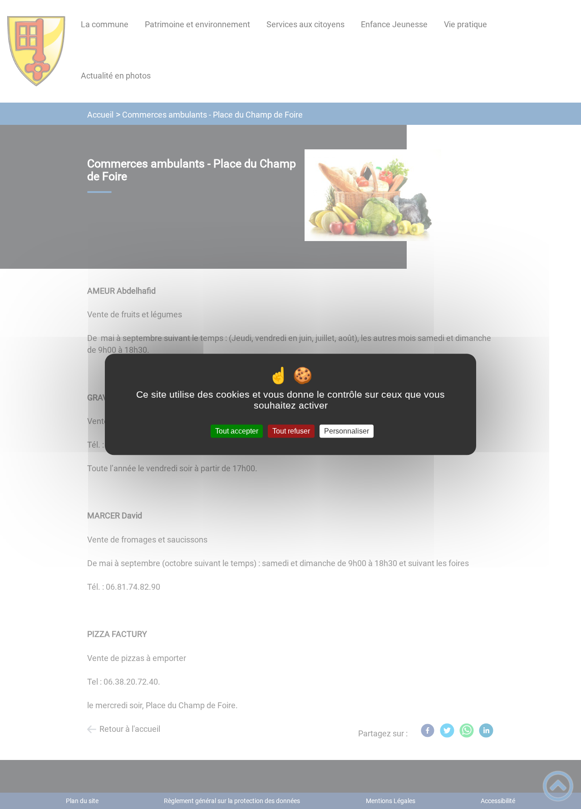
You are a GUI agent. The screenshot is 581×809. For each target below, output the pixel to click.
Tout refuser (291, 431)
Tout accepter (236, 431)
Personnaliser (346, 431)
